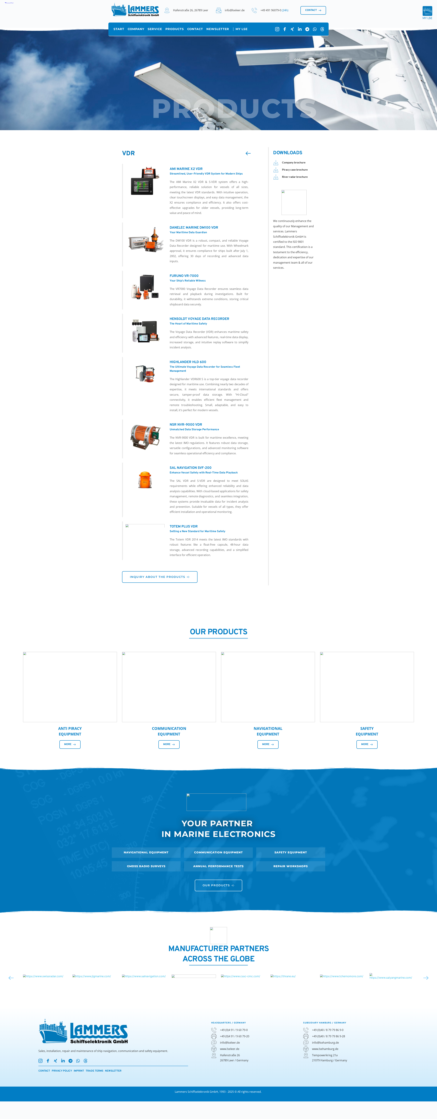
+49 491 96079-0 (271, 10)
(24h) (285, 10)
